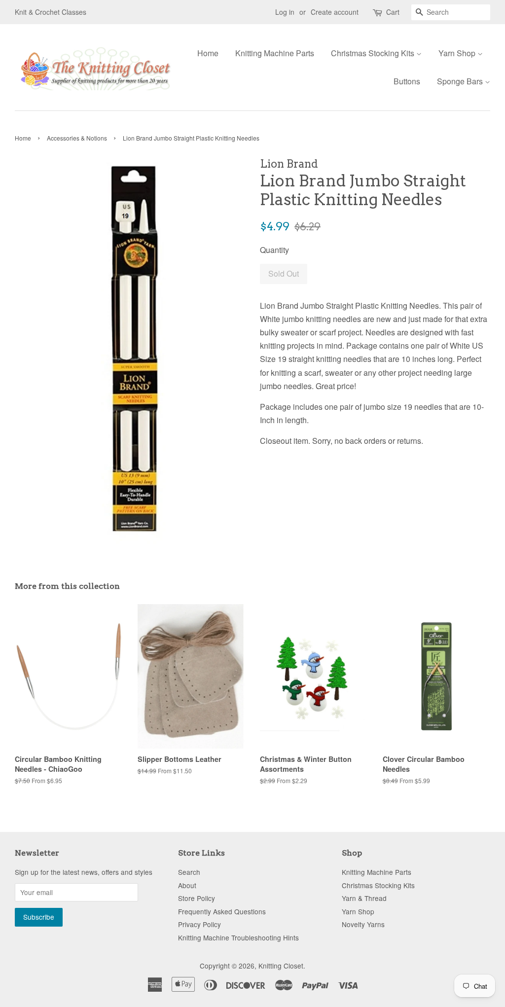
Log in (284, 12)
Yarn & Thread (364, 898)
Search (189, 872)
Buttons (407, 81)
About (187, 885)
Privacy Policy (199, 924)
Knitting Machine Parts (274, 53)
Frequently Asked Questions (222, 911)
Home (207, 53)
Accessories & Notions (77, 138)
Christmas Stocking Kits (373, 53)
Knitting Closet (280, 966)
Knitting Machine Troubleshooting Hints (238, 937)
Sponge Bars (461, 81)
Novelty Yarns (363, 924)
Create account (335, 12)
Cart (392, 12)
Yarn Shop (457, 53)
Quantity (274, 249)
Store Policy (196, 898)
